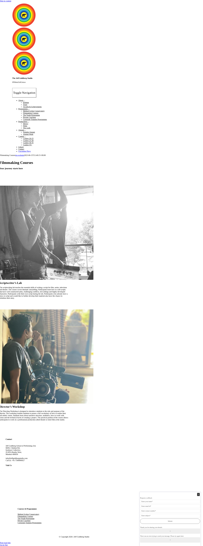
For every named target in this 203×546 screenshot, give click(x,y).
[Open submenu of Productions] (28, 122)
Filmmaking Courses (25, 516)
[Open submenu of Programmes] (28, 109)
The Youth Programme (26, 519)
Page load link (5, 543)
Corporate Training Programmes (29, 523)
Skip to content (5, 1)
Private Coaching (24, 521)
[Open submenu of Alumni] (25, 130)
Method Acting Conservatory (28, 514)
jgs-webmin (19, 155)
